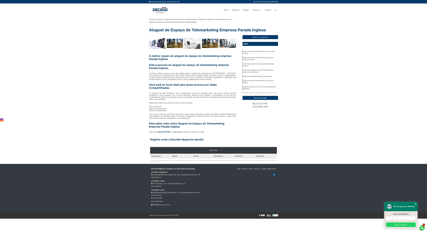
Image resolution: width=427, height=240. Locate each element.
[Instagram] (274, 174)
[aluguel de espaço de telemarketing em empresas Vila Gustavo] (157, 43)
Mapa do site (271, 169)
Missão (246, 10)
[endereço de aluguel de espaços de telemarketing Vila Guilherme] (192, 43)
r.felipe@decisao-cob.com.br (161, 205)
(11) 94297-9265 (272, 2)
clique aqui (177, 132)
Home (226, 10)
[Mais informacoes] (275, 10)
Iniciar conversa (401, 225)
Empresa (235, 10)
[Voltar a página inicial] (160, 10)
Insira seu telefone (401, 214)
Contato (268, 10)
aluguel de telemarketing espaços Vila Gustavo (257, 76)
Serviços (256, 10)
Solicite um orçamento (260, 37)
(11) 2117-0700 (260, 2)
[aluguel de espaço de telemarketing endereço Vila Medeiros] (175, 43)
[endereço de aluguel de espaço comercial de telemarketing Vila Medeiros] (228, 43)
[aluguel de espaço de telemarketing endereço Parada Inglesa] (210, 43)
